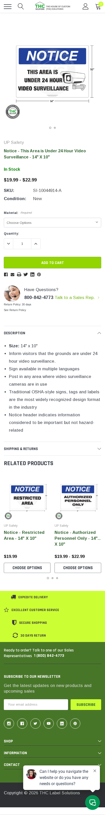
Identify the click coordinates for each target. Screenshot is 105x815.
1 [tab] (50, 128)
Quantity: (11, 233)
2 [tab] (55, 128)
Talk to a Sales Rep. (75, 297)
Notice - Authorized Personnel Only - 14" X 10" (76, 538)
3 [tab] (57, 578)
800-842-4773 (38, 297)
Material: (18, 213)
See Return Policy (15, 310)
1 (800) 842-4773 (49, 655)
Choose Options (27, 568)
